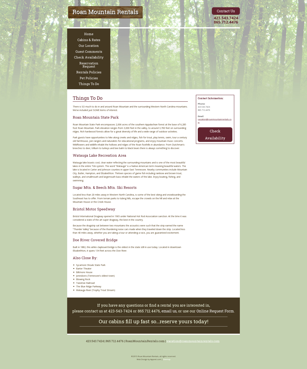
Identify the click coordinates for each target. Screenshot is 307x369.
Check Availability (89, 57)
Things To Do (89, 84)
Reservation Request (88, 64)
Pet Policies (89, 78)
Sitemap (166, 359)
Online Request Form (215, 311)
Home (88, 34)
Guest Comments (88, 51)
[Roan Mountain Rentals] (105, 15)
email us (169, 311)
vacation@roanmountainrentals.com (193, 341)
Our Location (89, 45)
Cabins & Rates (88, 40)
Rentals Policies (88, 72)
